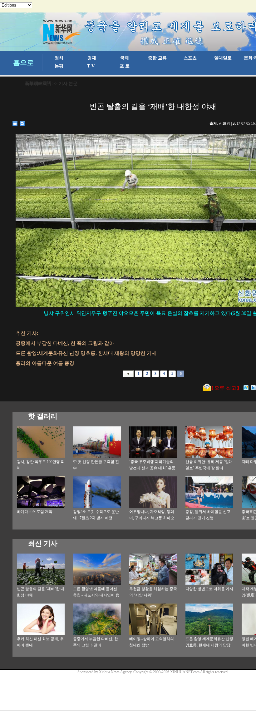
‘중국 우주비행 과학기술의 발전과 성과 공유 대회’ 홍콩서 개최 (152, 468)
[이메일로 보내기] (15, 123)
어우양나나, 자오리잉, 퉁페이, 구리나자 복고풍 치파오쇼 (151, 518)
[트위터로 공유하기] (253, 387)
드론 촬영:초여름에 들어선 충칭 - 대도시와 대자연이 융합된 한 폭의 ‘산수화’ (96, 595)
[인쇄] (22, 123)
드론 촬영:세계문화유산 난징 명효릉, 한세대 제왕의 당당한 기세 (209, 645)
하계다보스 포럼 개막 (34, 512)
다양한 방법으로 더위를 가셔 (209, 589)
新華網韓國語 (38, 83)
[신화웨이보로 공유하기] (246, 387)
